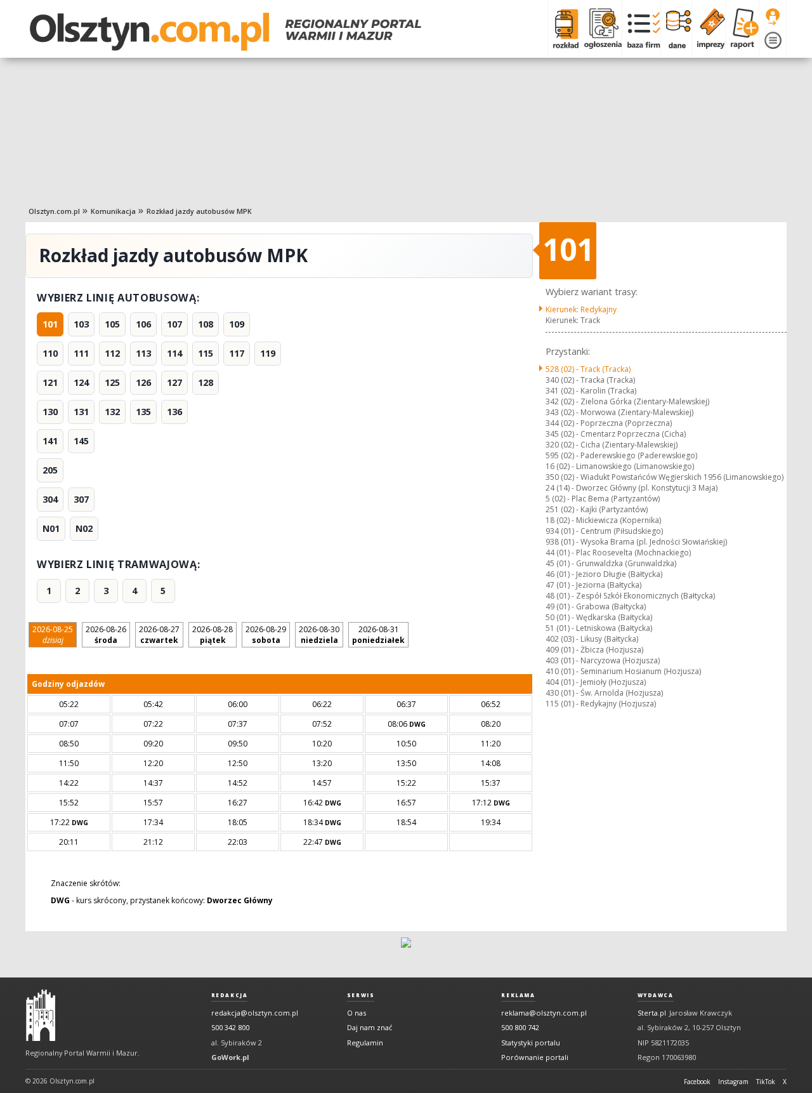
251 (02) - (597, 509)
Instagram (733, 1081)
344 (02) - (609, 423)
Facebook (697, 1081)
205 (50, 470)
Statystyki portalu (530, 1042)
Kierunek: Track (573, 320)
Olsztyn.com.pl (54, 211)
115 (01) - (601, 703)
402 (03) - (592, 638)
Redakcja (229, 995)
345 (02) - (616, 433)
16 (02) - (620, 466)
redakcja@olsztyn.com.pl (254, 1012)
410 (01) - (623, 671)
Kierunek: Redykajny (581, 309)
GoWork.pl (230, 1057)
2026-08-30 (319, 635)
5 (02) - (603, 498)
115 (205, 353)
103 (81, 324)
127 (174, 382)
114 (174, 353)
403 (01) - (603, 660)
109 (236, 324)
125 (112, 382)
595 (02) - (621, 455)
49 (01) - (596, 606)
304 (50, 499)
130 (50, 412)
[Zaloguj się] (772, 17)
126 (143, 382)
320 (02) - (612, 444)
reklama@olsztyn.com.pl (544, 1012)
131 (81, 412)
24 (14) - (631, 487)
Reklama (518, 995)
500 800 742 (520, 1027)
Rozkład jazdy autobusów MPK (199, 211)
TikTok (765, 1081)
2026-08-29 (266, 635)
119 (267, 353)
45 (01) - (611, 563)
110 (50, 353)
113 (143, 353)
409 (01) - (594, 649)
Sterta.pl (652, 1012)
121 (50, 382)
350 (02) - (664, 477)
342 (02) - (627, 401)
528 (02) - (588, 369)
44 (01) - (618, 552)
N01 (51, 528)
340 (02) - (590, 379)
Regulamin (365, 1042)
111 (81, 353)
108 (205, 324)
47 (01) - (593, 585)
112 (112, 353)
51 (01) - (599, 628)
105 (112, 324)
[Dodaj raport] (742, 28)
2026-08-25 (52, 635)
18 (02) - (603, 520)
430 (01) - (604, 692)
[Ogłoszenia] (600, 28)
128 (205, 382)
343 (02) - (619, 412)
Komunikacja (113, 211)
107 (174, 324)
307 (81, 499)
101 (50, 324)
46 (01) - (604, 574)
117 (236, 353)
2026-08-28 (212, 635)
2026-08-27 (159, 635)
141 (50, 441)
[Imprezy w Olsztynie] (708, 28)
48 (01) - (630, 595)
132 (112, 412)
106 (143, 324)
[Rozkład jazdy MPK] (563, 28)
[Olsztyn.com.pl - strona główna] (40, 1015)
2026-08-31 (378, 635)
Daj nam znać (369, 1027)
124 (81, 382)
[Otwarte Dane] (675, 28)
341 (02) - (591, 390)
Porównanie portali (534, 1057)
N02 (84, 528)
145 (81, 441)
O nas (356, 1012)
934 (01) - (604, 531)
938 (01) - (636, 541)
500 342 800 (230, 1027)
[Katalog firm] (641, 28)
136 (174, 412)
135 (143, 412)
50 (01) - (599, 617)
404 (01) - (596, 682)
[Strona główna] (225, 32)
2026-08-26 (106, 635)
